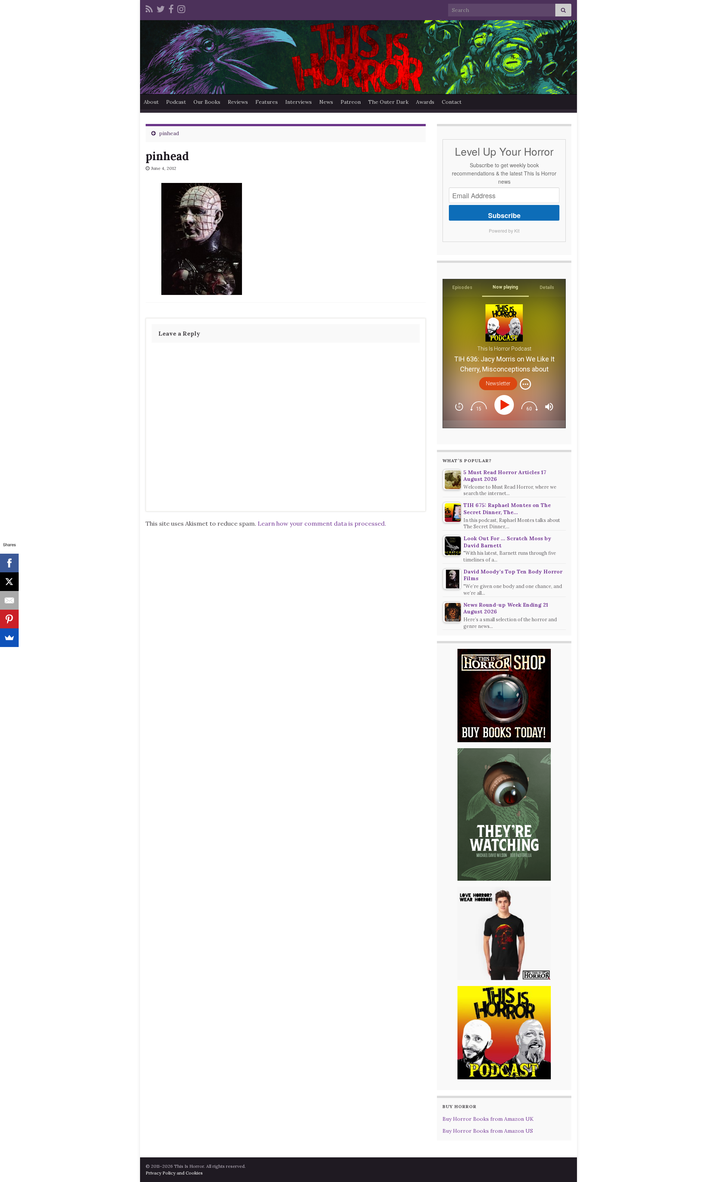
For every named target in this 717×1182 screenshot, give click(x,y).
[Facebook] (171, 8)
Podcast (176, 102)
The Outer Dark (388, 102)
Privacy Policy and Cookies (174, 1173)
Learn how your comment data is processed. (322, 523)
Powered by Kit (504, 230)
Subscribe (504, 215)
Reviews (238, 102)
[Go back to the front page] (358, 57)
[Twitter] (160, 8)
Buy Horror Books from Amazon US (488, 1130)
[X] (9, 581)
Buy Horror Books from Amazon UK (488, 1119)
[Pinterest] (9, 619)
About (151, 102)
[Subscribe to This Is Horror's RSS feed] (149, 8)
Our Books (206, 102)
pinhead (169, 133)
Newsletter (498, 383)
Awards (425, 102)
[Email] (9, 600)
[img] (525, 384)
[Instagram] (181, 8)
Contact (452, 102)
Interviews (298, 102)
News (326, 102)
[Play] (505, 405)
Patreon (351, 102)
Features (266, 102)
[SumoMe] (9, 637)
